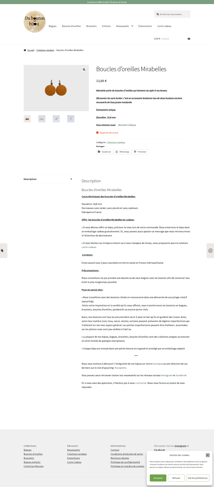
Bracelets (91, 26)
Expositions (73, 458)
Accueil (30, 50)
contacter (140, 382)
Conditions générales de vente (127, 453)
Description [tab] (30, 179)
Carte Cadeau (74, 462)
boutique (157, 363)
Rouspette (120, 367)
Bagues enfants (32, 462)
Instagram (166, 375)
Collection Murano (34, 466)
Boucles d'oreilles (33, 453)
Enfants (106, 26)
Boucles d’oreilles (71, 26)
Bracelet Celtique (127, 124)
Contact (115, 449)
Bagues (53, 26)
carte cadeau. (89, 247)
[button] (207, 455)
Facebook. (181, 375)
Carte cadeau (164, 26)
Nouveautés (122, 26)
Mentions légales (120, 458)
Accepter (158, 477)
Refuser (176, 477)
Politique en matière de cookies (127, 466)
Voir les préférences (198, 477)
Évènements (145, 26)
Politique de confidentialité (125, 462)
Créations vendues (45, 50)
